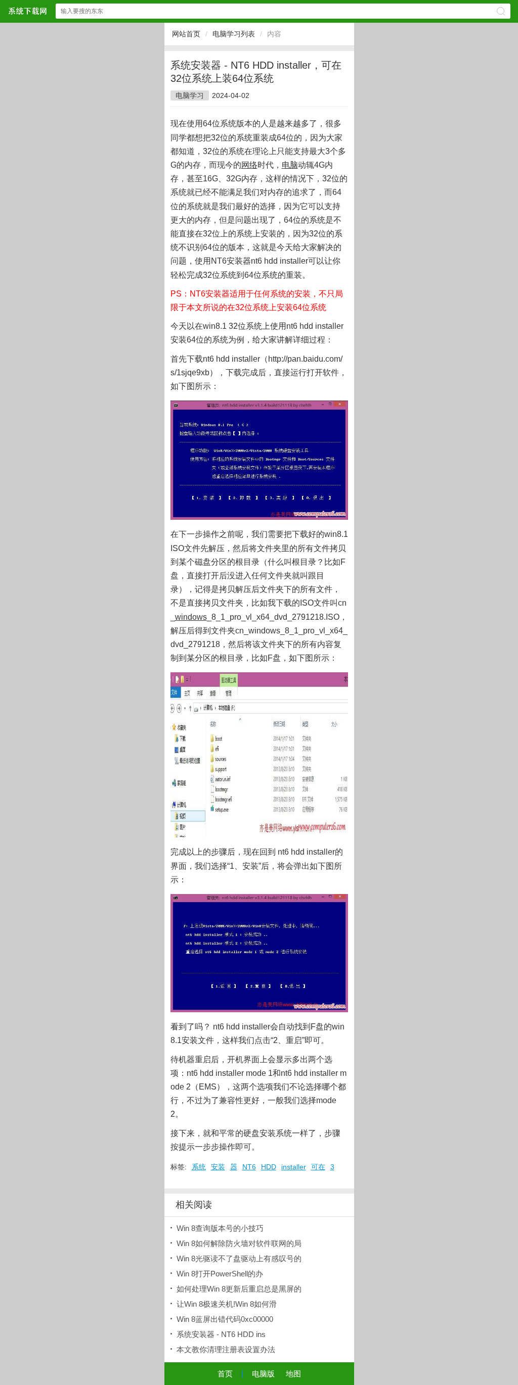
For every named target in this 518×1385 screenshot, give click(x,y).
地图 (293, 1373)
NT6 (249, 1167)
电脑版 (263, 1373)
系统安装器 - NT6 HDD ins (221, 1334)
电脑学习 (190, 95)
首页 (225, 1373)
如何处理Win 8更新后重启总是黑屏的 (239, 1288)
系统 (199, 1167)
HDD (268, 1167)
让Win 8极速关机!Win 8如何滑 (227, 1304)
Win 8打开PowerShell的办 (220, 1273)
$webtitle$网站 (27, 11)
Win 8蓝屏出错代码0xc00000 (225, 1319)
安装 (218, 1167)
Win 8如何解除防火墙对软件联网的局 (239, 1243)
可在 (318, 1167)
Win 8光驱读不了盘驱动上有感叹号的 (239, 1258)
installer (293, 1167)
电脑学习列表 (233, 34)
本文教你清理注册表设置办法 (226, 1349)
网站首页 (186, 34)
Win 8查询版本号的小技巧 (220, 1228)
